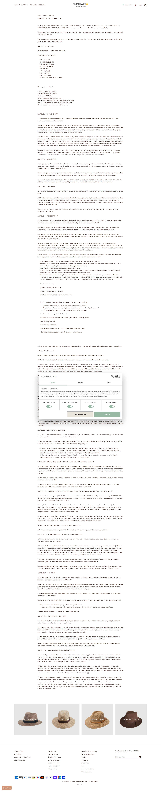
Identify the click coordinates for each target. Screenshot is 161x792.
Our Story (84, 757)
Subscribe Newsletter (88, 754)
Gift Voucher (85, 763)
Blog (83, 766)
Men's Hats (17, 754)
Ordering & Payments (54, 757)
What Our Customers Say (89, 751)
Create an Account (53, 754)
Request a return (86, 772)
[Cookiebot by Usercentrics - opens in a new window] (112, 376)
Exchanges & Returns (54, 763)
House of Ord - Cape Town (22, 757)
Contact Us (85, 760)
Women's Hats (18, 751)
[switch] (112, 406)
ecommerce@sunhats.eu (81, 423)
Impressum (80, 784)
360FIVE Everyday (19, 760)
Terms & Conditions (54, 766)
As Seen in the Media (88, 769)
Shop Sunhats (20, 5)
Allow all (107, 414)
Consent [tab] (52, 382)
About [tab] (108, 382)
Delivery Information (54, 760)
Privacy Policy (52, 769)
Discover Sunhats (37, 5)
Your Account (52, 751)
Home (39, 16)
